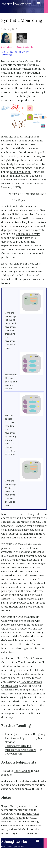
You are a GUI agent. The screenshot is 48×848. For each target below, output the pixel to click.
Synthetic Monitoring (21, 20)
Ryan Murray (11, 805)
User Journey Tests (12, 674)
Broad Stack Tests (28, 658)
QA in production (20, 171)
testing (8, 55)
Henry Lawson (22, 770)
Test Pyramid (26, 662)
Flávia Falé (6, 47)
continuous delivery (16, 52)
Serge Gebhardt (25, 47)
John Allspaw (19, 200)
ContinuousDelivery (28, 233)
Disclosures (19, 846)
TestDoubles (28, 249)
